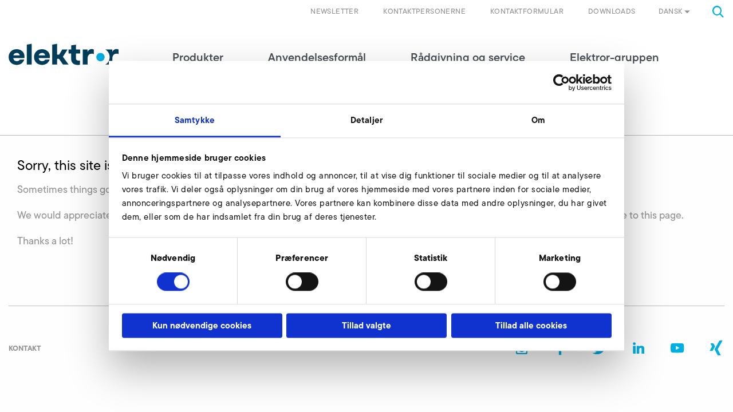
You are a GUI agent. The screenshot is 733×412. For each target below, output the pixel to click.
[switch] (302, 282)
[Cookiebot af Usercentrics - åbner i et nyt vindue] (561, 82)
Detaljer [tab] (366, 119)
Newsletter (334, 11)
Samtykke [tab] (195, 119)
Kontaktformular (526, 11)
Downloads (612, 11)
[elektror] (64, 54)
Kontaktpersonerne (424, 11)
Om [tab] (538, 119)
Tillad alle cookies (531, 325)
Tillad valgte (366, 325)
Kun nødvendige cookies (201, 325)
